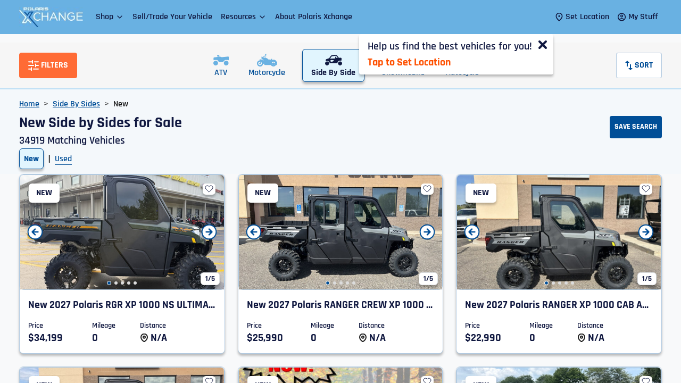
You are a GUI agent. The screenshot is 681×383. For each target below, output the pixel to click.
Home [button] (29, 104)
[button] (110, 17)
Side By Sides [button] (76, 104)
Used (63, 158)
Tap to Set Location (409, 62)
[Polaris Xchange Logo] (51, 17)
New (31, 158)
